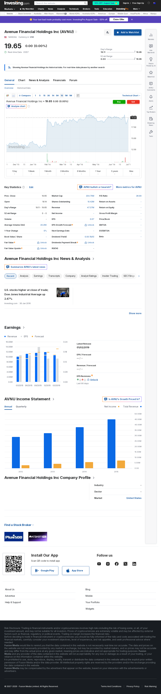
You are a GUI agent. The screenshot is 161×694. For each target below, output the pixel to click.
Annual (8, 406)
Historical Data (24, 88)
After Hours (49, 14)
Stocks (10, 14)
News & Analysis (39, 80)
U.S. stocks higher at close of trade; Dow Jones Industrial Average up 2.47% (26, 294)
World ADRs (74, 14)
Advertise (10, 595)
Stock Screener (24, 14)
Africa (145, 14)
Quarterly (21, 406)
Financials (59, 80)
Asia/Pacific (135, 14)
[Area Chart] (13, 95)
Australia (37, 14)
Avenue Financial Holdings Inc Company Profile (47, 477)
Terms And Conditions (111, 686)
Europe (112, 14)
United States (134, 498)
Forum (73, 80)
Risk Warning (150, 686)
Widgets (90, 608)
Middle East (123, 14)
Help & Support (13, 602)
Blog (88, 589)
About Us (9, 589)
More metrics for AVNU (129, 187)
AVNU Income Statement (27, 399)
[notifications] (149, 2)
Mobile (89, 595)
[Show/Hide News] (78, 95)
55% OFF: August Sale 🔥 (105, 3)
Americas (102, 14)
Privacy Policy (133, 686)
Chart (21, 80)
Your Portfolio (93, 602)
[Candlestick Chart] (7, 95)
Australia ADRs (88, 14)
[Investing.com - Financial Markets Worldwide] (16, 3)
